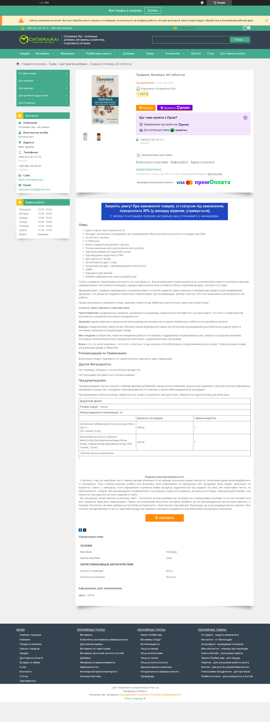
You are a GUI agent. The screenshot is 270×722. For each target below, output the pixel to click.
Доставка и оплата (232, 53)
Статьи (24, 676)
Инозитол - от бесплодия (216, 639)
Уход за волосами (152, 653)
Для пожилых (26, 102)
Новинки (25, 639)
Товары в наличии (31, 644)
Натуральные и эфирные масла (160, 671)
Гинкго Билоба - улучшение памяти (222, 653)
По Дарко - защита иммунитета (220, 634)
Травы (150, 53)
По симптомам (27, 73)
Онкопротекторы (90, 676)
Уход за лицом (149, 648)
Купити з (170, 107)
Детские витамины (91, 644)
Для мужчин (25, 88)
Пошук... (240, 39)
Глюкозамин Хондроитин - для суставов (225, 671)
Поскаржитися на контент (134, 694)
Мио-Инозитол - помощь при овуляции (224, 648)
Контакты (26, 671)
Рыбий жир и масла (98, 53)
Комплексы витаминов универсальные (104, 639)
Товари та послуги (34, 64)
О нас (210, 53)
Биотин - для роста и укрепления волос (225, 667)
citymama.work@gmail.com (34, 189)
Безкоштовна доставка (157, 154)
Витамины (42, 53)
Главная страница (30, 634)
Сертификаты (28, 680)
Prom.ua (154, 687)
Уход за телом (149, 657)
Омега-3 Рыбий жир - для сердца (220, 657)
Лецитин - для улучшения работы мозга (225, 662)
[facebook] (80, 530)
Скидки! (25, 53)
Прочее (196, 53)
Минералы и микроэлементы (97, 662)
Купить (153, 10)
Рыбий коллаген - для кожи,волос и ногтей (227, 676)
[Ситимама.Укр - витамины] (39, 40)
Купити (148, 107)
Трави (53, 64)
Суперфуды (147, 676)
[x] (84, 530)
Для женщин (25, 80)
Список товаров (30, 648)
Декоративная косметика (156, 667)
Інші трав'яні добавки (73, 64)
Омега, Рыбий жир (151, 634)
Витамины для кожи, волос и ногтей (102, 653)
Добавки (128, 53)
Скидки (24, 653)
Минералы (68, 53)
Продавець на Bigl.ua (135, 691)
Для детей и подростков (33, 95)
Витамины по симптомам (95, 648)
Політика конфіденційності (166, 694)
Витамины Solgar (151, 639)
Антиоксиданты (150, 644)
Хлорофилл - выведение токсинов (222, 644)
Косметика (173, 53)
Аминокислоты (89, 667)
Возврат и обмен (30, 662)
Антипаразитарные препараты (99, 671)
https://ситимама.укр (30, 179)
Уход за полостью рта (154, 662)
